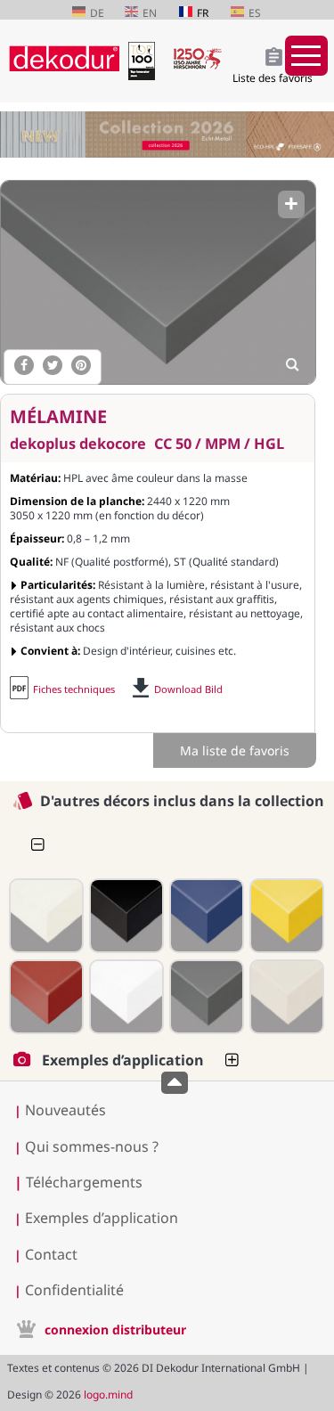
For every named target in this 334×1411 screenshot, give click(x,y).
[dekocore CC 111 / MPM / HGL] (124, 996)
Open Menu (306, 56)
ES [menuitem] (254, 12)
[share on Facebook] (24, 365)
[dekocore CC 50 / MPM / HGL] (157, 282)
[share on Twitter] (52, 365)
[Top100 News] (145, 75)
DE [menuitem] (97, 12)
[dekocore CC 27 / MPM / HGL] (285, 915)
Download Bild (188, 689)
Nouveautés (65, 1110)
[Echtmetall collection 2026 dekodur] (167, 136)
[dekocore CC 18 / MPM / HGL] (204, 915)
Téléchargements (78, 1182)
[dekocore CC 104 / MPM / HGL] (285, 996)
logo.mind (108, 1394)
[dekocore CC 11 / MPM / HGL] (124, 915)
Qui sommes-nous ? (92, 1146)
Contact (51, 1254)
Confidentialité (74, 1290)
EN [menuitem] (150, 12)
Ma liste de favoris (234, 750)
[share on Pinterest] (81, 365)
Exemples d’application (101, 1217)
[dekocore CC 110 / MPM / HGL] (44, 915)
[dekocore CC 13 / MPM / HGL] (44, 996)
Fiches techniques (74, 689)
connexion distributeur (115, 1329)
